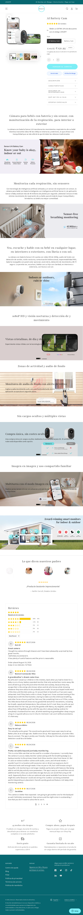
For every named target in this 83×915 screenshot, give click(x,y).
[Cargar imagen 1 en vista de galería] (13, 56)
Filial (7, 896)
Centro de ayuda (11, 889)
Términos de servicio (13, 903)
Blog (7, 892)
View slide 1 (38, 357)
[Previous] (11, 571)
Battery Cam (68, 41)
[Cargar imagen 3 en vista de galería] (27, 56)
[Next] (72, 571)
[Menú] (6, 8)
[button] (67, 8)
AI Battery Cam (54, 41)
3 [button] (41, 826)
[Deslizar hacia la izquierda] (6, 56)
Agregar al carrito (62, 67)
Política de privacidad (13, 900)
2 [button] (38, 826)
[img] (20, 664)
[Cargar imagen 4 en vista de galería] (34, 56)
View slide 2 (44, 357)
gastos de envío (54, 52)
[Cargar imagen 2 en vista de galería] (20, 56)
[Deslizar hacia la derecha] (40, 56)
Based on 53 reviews (16, 636)
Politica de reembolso (14, 907)
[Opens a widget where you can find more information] (75, 911)
